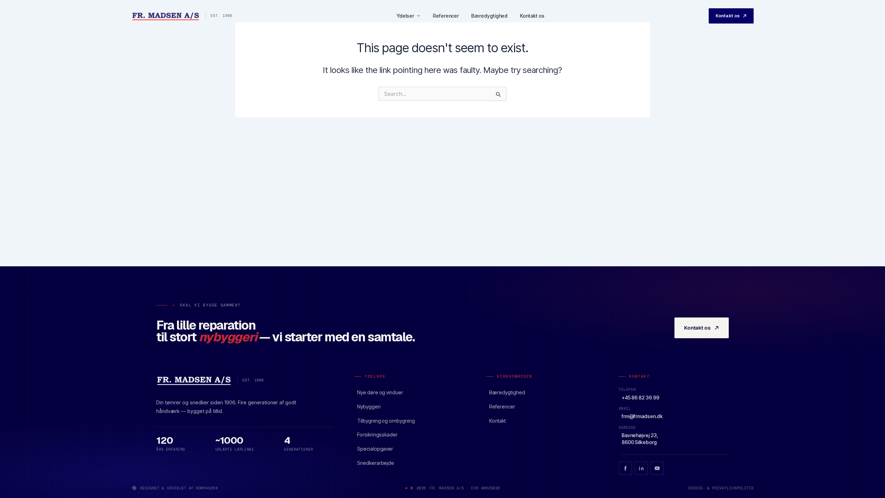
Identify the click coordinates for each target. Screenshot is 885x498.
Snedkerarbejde (375, 463)
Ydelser (405, 16)
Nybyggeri (368, 406)
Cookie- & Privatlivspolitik (721, 488)
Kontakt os (532, 16)
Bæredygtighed (489, 16)
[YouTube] (657, 468)
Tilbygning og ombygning (385, 421)
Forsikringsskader (377, 434)
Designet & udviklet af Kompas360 (179, 488)
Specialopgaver (375, 449)
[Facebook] (625, 468)
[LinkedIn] (641, 468)
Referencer (446, 16)
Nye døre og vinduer (380, 392)
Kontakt (497, 421)
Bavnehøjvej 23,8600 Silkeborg (640, 438)
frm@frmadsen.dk (642, 416)
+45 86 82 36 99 (640, 397)
